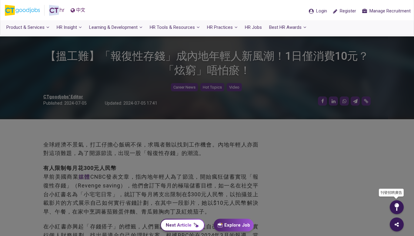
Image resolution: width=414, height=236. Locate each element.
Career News (184, 87)
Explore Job (237, 225)
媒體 (84, 177)
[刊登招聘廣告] (397, 207)
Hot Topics (212, 87)
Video (234, 87)
